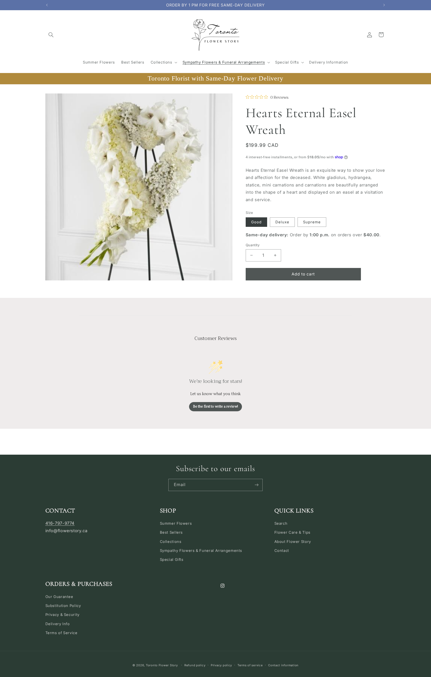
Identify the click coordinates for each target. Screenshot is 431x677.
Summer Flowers (176, 523)
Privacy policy (221, 665)
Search (281, 523)
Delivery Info (57, 624)
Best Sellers (171, 532)
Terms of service (250, 665)
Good (256, 222)
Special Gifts (172, 559)
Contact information (283, 665)
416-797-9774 (60, 523)
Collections (171, 541)
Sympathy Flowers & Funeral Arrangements (201, 550)
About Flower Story (292, 541)
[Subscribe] (256, 485)
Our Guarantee (59, 596)
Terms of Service (61, 633)
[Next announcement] (384, 5)
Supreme (312, 222)
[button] (51, 34)
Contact (281, 550)
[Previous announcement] (46, 5)
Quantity (253, 245)
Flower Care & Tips (292, 532)
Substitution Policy (63, 605)
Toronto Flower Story (162, 665)
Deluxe (282, 222)
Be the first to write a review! (215, 407)
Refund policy (195, 665)
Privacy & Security (62, 614)
